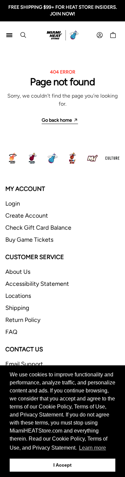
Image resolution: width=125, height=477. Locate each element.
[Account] (99, 35)
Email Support (24, 364)
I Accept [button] (62, 465)
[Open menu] (9, 35)
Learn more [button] (92, 448)
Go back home (57, 120)
